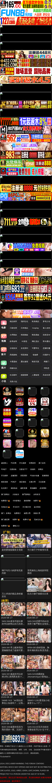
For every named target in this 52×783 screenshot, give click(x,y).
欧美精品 (35, 321)
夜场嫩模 (33, 488)
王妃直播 (42, 482)
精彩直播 (4, 482)
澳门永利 (42, 463)
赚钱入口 (16, 526)
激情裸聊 (27, 500)
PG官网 (14, 463)
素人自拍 (46, 328)
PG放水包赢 (34, 475)
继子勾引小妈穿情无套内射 (12, 571)
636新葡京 (17, 500)
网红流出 (35, 341)
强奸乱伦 (24, 321)
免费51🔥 (37, 500)
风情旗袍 (13, 354)
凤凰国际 (23, 475)
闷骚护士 (46, 354)
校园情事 (24, 375)
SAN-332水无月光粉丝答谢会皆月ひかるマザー (38, 729)
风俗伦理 (46, 375)
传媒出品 (13, 368)
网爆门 (46, 361)
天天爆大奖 (26, 507)
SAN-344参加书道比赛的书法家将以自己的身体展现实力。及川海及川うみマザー (12, 625)
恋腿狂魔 (46, 348)
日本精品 (24, 328)
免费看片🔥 (5, 500)
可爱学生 (35, 348)
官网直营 (32, 463)
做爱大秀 (27, 513)
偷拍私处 (14, 488)
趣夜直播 (23, 488)
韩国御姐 (24, 334)
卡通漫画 (13, 361)
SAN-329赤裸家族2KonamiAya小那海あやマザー (37, 677)
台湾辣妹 (13, 334)
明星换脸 (24, 354)
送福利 (32, 469)
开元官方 (16, 507)
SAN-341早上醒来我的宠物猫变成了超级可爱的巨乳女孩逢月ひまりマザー (12, 651)
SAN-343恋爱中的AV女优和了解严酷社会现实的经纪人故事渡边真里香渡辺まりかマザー (38, 625)
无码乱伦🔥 (5, 507)
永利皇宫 (36, 494)
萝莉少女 (46, 321)
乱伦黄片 (4, 488)
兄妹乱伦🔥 (38, 519)
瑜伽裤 (35, 354)
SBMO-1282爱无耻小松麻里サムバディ (38, 701)
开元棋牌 (22, 463)
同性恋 (46, 368)
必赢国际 (14, 475)
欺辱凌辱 (13, 341)
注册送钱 (13, 469)
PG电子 (4, 469)
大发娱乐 (15, 494)
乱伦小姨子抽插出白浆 (38, 593)
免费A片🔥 (27, 519)
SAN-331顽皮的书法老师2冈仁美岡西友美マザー (13, 677)
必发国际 (43, 488)
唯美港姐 (35, 334)
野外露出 (46, 341)
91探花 (24, 341)
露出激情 (24, 361)
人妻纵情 (35, 375)
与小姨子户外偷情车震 (38, 549)
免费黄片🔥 (5, 526)
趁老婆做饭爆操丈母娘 (12, 549)
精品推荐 (13, 321)
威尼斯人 (4, 463)
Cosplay (35, 328)
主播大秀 (32, 482)
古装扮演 (13, 348)
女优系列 (24, 348)
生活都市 (13, 375)
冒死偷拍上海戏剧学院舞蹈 (38, 571)
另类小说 (13, 381)
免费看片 (17, 513)
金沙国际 (37, 507)
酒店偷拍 (22, 482)
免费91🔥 (16, 519)
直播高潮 (45, 475)
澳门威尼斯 (5, 519)
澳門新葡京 (26, 494)
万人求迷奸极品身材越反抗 (12, 595)
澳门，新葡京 (6, 513)
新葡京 (40, 469)
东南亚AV (46, 334)
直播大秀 (36, 513)
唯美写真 (35, 361)
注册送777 (23, 469)
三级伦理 (13, 328)
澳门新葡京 (5, 494)
